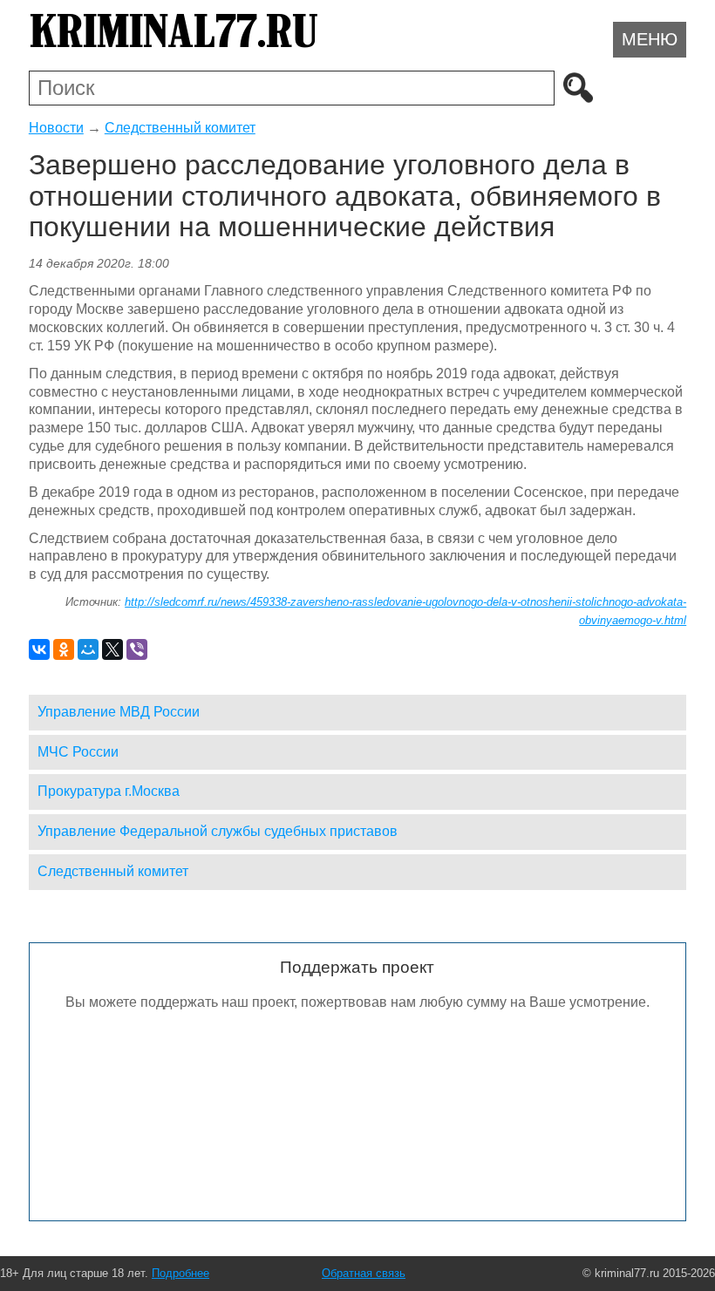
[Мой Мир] (88, 649)
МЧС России (78, 751)
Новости (56, 127)
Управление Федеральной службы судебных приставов (217, 831)
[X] (112, 649)
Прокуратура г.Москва (108, 791)
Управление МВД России (118, 711)
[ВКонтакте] (39, 649)
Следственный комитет (180, 127)
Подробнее (180, 1273)
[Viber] (136, 649)
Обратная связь (363, 1273)
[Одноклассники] (63, 649)
